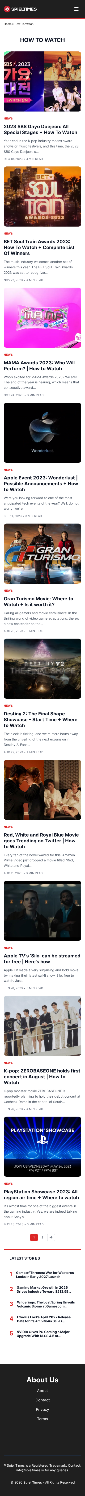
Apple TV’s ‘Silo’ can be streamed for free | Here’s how (42, 958)
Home (8, 24)
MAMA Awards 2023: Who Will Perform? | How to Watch (39, 365)
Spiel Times (33, 1482)
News (8, 118)
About (42, 1390)
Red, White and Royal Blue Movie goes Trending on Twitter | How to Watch (41, 840)
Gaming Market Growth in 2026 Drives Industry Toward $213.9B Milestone (42, 1289)
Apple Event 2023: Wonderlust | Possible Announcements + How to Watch (41, 483)
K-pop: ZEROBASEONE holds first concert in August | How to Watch (42, 1076)
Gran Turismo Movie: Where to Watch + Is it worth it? (38, 601)
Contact (42, 1400)
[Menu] (76, 9)
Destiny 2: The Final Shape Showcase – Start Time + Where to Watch (40, 719)
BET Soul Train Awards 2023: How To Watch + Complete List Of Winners (39, 247)
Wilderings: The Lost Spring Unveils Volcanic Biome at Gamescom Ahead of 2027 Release (46, 1304)
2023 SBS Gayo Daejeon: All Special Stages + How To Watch (40, 129)
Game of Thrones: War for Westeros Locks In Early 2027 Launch (45, 1275)
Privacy (42, 1409)
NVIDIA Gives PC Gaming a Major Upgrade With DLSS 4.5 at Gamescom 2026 (43, 1334)
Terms (42, 1418)
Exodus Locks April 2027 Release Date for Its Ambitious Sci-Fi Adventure (44, 1319)
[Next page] (51, 1237)
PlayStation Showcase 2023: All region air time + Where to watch (41, 1194)
